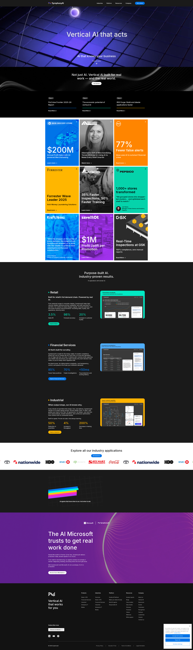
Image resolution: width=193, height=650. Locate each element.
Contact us (141, 619)
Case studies (129, 602)
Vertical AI (141, 599)
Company (141, 593)
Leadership (141, 614)
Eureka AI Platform (114, 597)
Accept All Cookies (177, 636)
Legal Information (140, 645)
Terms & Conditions (126, 645)
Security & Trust (112, 645)
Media (83, 607)
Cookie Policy (177, 632)
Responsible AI (113, 604)
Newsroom (141, 602)
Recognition (141, 609)
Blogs (127, 599)
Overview (97, 597)
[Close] (190, 626)
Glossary (128, 607)
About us (140, 597)
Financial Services (86, 599)
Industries (98, 593)
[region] (178, 636)
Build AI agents (113, 602)
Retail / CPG (84, 597)
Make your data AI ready (115, 599)
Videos (128, 612)
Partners (140, 612)
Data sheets (129, 604)
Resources (129, 593)
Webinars (128, 614)
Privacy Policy (99, 645)
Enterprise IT (84, 604)
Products (83, 593)
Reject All (177, 640)
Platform (111, 593)
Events (140, 604)
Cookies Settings (177, 644)
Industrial (83, 602)
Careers (140, 617)
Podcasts (128, 609)
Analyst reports (130, 597)
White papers (129, 617)
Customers (141, 607)
